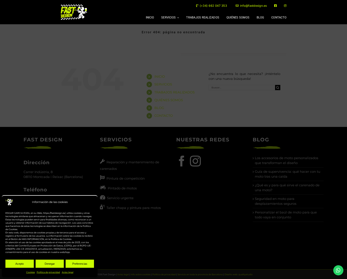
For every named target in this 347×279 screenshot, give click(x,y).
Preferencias (79, 263)
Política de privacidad (48, 272)
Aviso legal (67, 272)
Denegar (50, 263)
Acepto (19, 263)
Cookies (30, 272)
